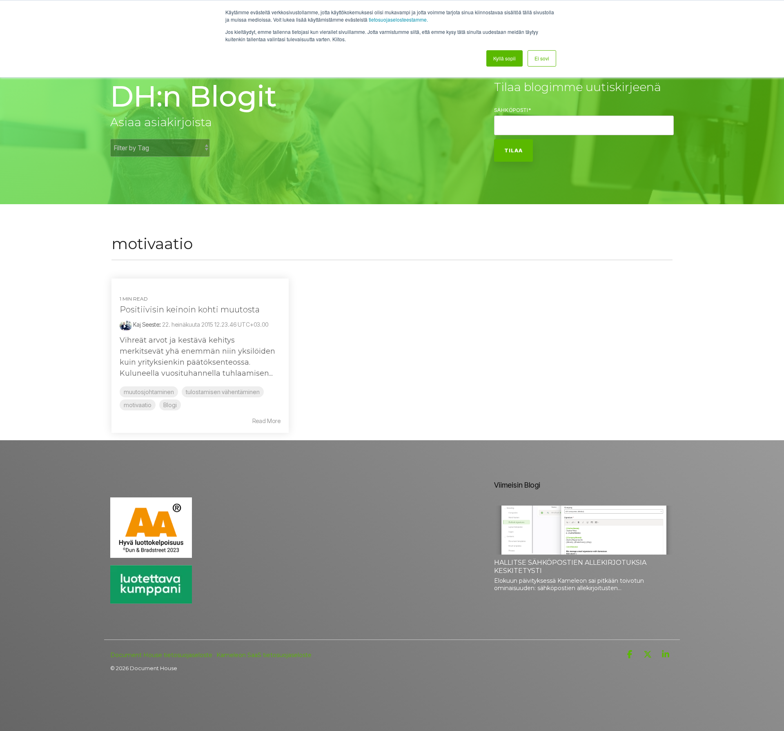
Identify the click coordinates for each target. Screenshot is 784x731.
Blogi (170, 404)
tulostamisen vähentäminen (223, 391)
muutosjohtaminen (149, 391)
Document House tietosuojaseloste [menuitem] (161, 655)
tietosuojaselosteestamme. (398, 19)
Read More (266, 421)
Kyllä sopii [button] (504, 58)
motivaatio (137, 404)
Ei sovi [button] (542, 58)
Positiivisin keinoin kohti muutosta (190, 309)
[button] (630, 654)
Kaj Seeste (145, 324)
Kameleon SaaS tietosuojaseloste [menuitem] (264, 655)
